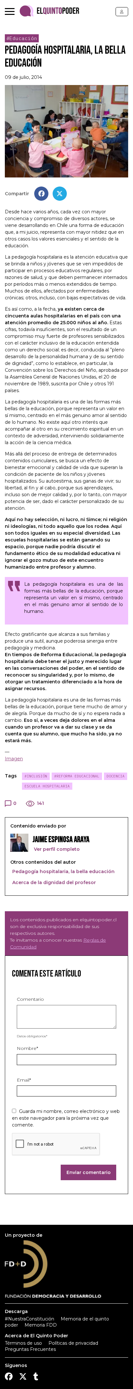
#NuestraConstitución (29, 1319)
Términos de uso (23, 1343)
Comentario (30, 999)
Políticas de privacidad (73, 1343)
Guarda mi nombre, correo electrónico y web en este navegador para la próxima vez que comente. (66, 1118)
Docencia (116, 776)
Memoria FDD (41, 1325)
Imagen (14, 759)
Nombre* (27, 1048)
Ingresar (122, 11)
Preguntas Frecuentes (30, 1349)
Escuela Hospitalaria (47, 786)
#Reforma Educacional (76, 776)
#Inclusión (36, 776)
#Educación (21, 38)
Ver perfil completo (56, 849)
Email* (24, 1080)
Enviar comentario (88, 1172)
